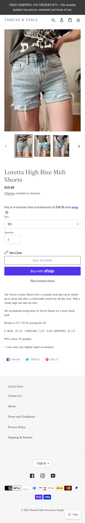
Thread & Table (21, 20)
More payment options (42, 280)
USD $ (41, 463)
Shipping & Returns (20, 437)
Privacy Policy (17, 427)
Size (6, 216)
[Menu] (78, 20)
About (12, 406)
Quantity (9, 232)
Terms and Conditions (21, 416)
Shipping (9, 193)
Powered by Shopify (54, 510)
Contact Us (15, 395)
